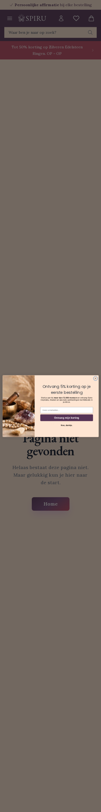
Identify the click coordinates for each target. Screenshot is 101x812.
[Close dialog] (95, 378)
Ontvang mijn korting (66, 417)
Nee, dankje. (66, 425)
